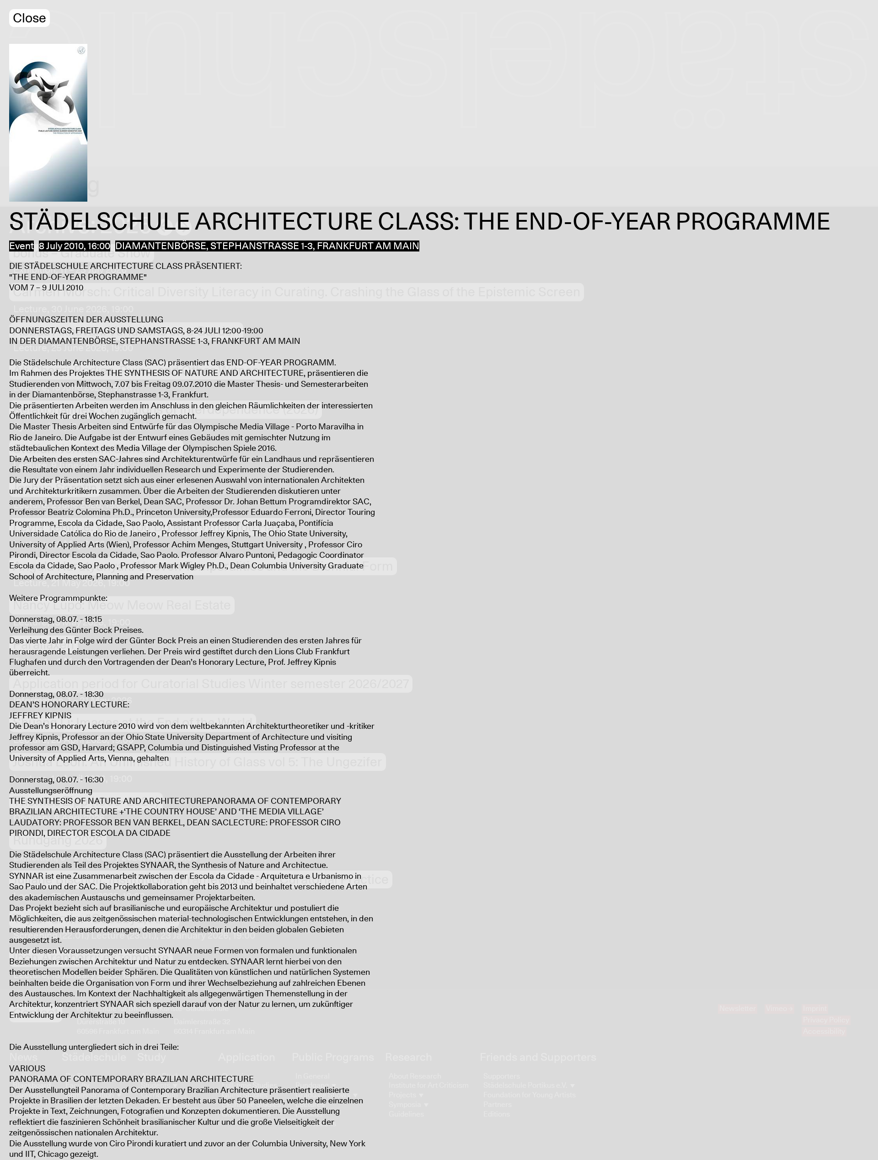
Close (29, 18)
